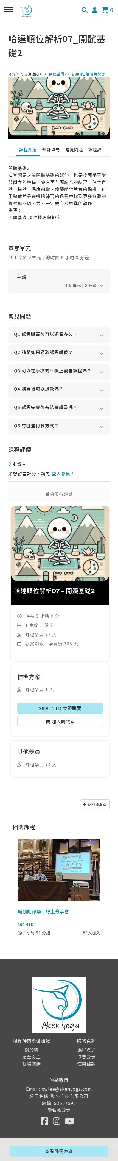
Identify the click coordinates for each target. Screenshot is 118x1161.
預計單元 (51, 149)
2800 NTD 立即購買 (60, 708)
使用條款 (86, 1063)
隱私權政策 (59, 1110)
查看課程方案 (59, 1151)
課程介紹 (28, 149)
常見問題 (74, 149)
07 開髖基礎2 (55, 73)
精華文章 (31, 1057)
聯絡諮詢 (31, 1063)
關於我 (32, 1049)
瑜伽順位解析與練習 (88, 73)
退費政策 (86, 1057)
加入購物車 (62, 721)
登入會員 (61, 473)
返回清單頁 (96, 804)
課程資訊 (86, 1049)
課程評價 (97, 149)
